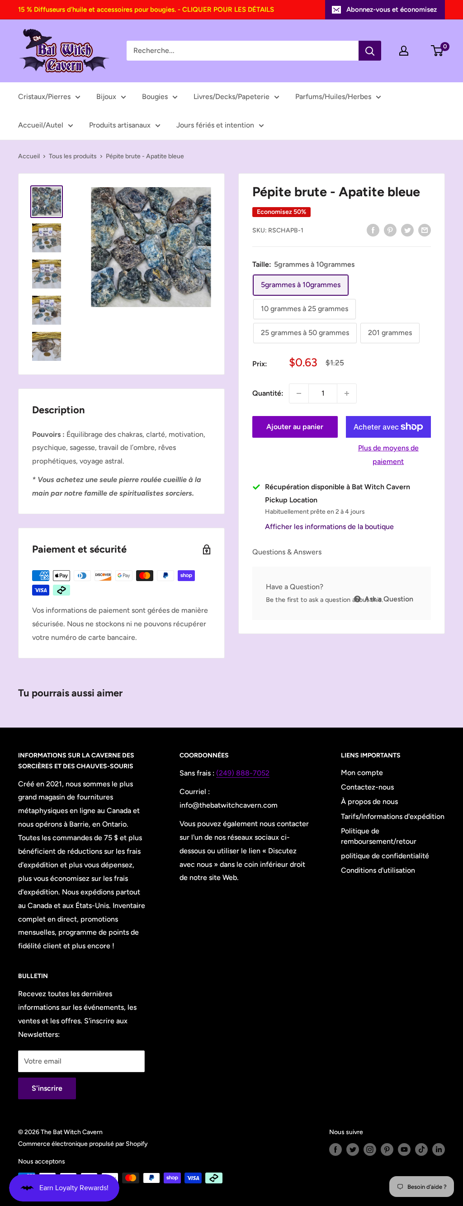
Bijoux (106, 96)
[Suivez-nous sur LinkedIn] (438, 1149)
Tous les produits (73, 156)
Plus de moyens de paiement (388, 455)
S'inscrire (47, 1088)
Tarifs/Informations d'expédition (392, 816)
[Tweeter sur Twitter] (407, 229)
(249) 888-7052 (242, 773)
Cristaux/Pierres (44, 96)
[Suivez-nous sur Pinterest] (387, 1149)
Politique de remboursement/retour (378, 836)
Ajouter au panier (294, 426)
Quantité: (267, 393)
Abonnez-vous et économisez (391, 9)
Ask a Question (388, 599)
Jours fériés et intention (215, 125)
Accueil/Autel (40, 125)
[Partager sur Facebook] (373, 229)
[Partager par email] (424, 229)
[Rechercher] (370, 51)
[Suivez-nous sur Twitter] (352, 1149)
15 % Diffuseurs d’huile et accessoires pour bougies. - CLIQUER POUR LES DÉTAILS (146, 9)
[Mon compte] (403, 51)
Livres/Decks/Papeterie (231, 96)
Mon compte (362, 772)
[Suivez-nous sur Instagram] (370, 1149)
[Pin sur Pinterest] (390, 229)
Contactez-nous (367, 787)
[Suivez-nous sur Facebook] (335, 1149)
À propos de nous (369, 801)
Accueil (29, 156)
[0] (437, 50)
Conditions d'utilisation (378, 870)
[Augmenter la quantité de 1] (346, 393)
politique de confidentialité (385, 855)
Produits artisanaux (120, 125)
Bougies (155, 96)
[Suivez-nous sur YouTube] (404, 1149)
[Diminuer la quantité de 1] (298, 393)
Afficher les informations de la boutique (329, 526)
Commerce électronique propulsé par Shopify (83, 1144)
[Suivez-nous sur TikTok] (421, 1149)
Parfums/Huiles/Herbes (333, 96)
